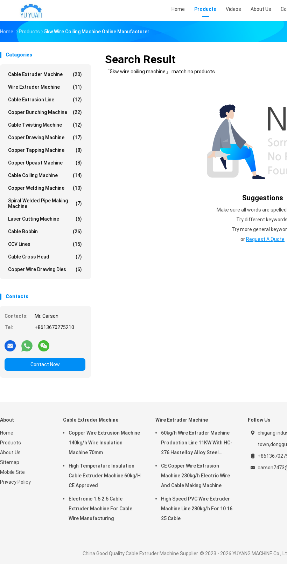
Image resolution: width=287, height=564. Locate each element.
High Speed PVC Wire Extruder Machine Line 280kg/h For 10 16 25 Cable (196, 508)
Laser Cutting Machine (45, 219)
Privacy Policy (15, 482)
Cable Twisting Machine (45, 125)
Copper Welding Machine (45, 188)
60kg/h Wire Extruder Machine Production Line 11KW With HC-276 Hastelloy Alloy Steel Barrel (196, 443)
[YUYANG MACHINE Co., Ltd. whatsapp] (27, 345)
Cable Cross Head (45, 257)
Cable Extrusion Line (45, 99)
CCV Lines (45, 244)
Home (6, 433)
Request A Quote (265, 239)
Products (10, 442)
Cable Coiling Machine (45, 175)
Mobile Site (12, 472)
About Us (10, 452)
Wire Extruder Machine (45, 87)
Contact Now (45, 364)
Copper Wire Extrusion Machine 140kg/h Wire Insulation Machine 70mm (104, 442)
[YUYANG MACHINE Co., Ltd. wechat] (43, 345)
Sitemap (9, 462)
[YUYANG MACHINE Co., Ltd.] (31, 10)
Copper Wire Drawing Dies (45, 269)
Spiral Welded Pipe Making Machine (45, 203)
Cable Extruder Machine (45, 74)
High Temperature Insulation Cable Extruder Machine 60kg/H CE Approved (105, 475)
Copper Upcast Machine (45, 163)
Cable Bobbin (45, 231)
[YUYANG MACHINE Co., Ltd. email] (10, 345)
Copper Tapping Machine (45, 150)
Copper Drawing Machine (45, 137)
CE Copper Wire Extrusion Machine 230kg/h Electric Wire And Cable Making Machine (195, 475)
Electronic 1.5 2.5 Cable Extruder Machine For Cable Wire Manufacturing (100, 508)
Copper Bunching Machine (45, 112)
